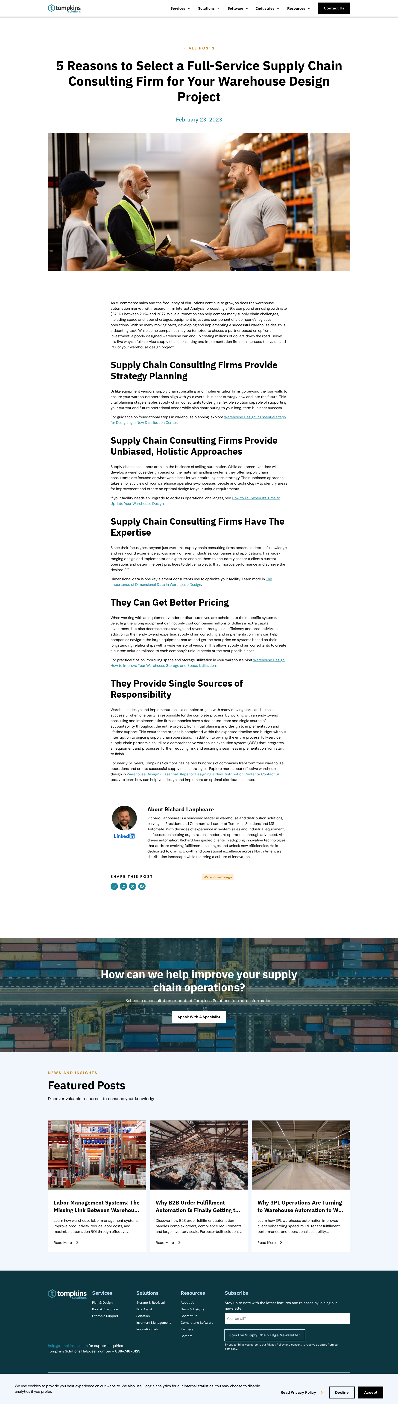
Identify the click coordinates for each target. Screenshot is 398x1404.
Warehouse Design (218, 877)
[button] (180, 8)
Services (177, 8)
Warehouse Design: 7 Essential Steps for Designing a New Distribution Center (192, 774)
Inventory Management (153, 1322)
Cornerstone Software (197, 1322)
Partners (187, 1329)
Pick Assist (144, 1309)
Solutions (206, 8)
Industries (265, 8)
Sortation (143, 1316)
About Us (187, 1302)
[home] (64, 8)
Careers (186, 1336)
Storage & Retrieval (150, 1302)
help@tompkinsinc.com (68, 1345)
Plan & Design (102, 1302)
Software (235, 8)
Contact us (270, 774)
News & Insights (192, 1309)
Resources (296, 8)
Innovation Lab (147, 1329)
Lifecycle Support (105, 1316)
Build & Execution (105, 1309)
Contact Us (189, 1316)
